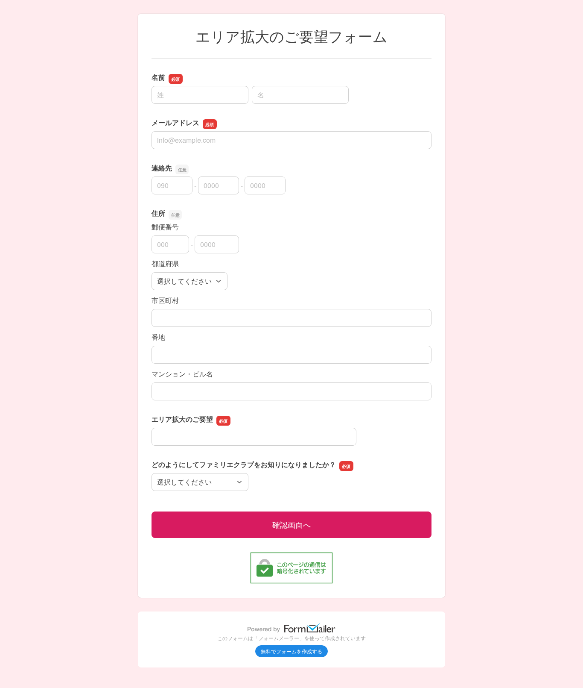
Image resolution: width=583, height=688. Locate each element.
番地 (158, 337)
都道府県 (165, 263)
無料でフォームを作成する (291, 651)
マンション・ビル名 (182, 374)
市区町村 (165, 300)
